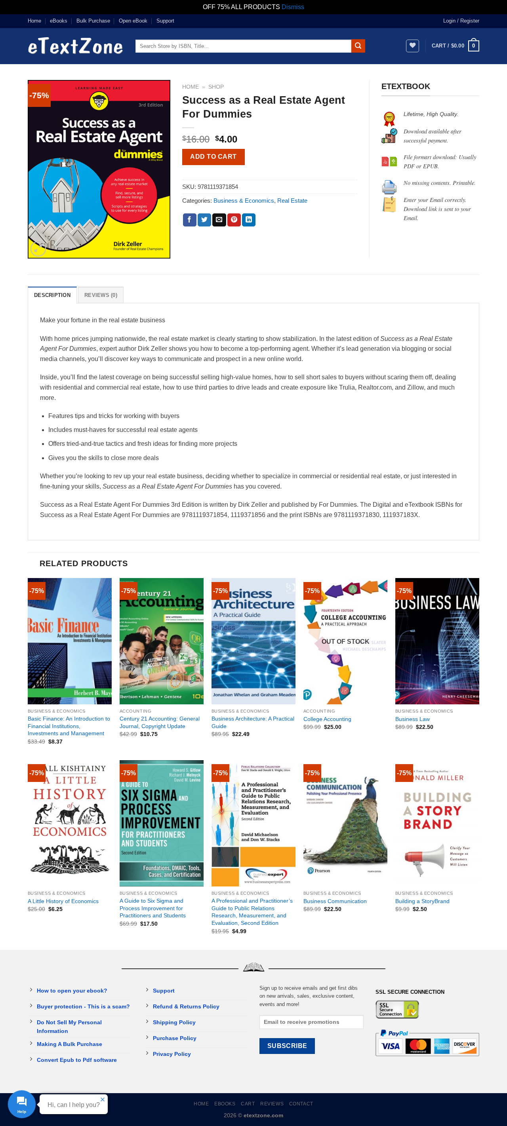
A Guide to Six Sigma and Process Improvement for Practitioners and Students (153, 908)
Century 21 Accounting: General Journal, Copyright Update (160, 722)
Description (52, 295)
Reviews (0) (100, 295)
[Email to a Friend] (219, 220)
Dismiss (293, 7)
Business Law (412, 719)
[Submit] (358, 46)
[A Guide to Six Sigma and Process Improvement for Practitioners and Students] (162, 823)
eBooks (58, 21)
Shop (216, 87)
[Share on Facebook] (189, 220)
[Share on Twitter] (204, 220)
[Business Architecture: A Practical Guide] (253, 641)
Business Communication (335, 901)
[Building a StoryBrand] (437, 823)
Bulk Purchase (93, 21)
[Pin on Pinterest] (234, 220)
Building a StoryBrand (422, 901)
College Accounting (327, 719)
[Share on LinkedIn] (248, 220)
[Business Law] (437, 641)
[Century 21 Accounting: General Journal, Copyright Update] (162, 641)
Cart (248, 1104)
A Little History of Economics (63, 901)
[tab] (52, 295)
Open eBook (133, 21)
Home (34, 21)
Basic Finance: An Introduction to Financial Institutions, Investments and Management (69, 725)
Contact (301, 1104)
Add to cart (213, 156)
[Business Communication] (345, 823)
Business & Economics (243, 200)
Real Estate (292, 200)
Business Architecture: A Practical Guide (253, 722)
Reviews (272, 1104)
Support (165, 21)
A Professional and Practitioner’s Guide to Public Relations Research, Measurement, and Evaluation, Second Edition (252, 912)
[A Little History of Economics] (70, 823)
